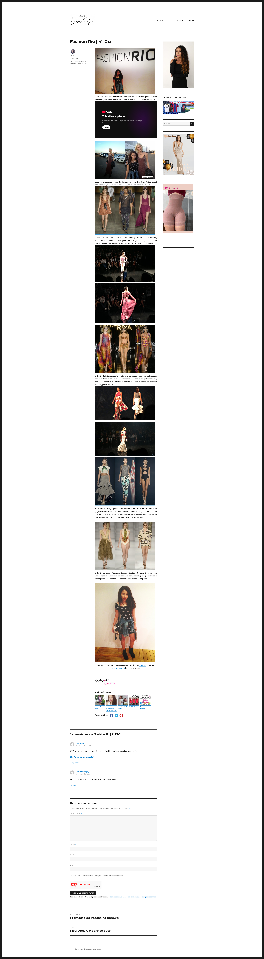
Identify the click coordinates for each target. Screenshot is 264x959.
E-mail (73, 855)
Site (71, 865)
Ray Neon (80, 743)
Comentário (76, 814)
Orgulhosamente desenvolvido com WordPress (88, 949)
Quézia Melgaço (83, 771)
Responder (74, 763)
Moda (84, 63)
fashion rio (82, 61)
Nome (73, 845)
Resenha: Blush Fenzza (122, 707)
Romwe (142, 665)
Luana (72, 55)
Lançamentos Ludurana (144, 707)
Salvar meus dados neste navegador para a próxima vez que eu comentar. (98, 876)
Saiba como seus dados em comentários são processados (132, 897)
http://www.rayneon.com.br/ (82, 757)
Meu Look (77, 63)
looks (72, 63)
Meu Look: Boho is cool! (100, 707)
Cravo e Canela (118, 668)
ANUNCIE (190, 21)
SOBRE (180, 21)
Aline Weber (74, 61)
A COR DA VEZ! (133, 707)
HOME (160, 21)
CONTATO (170, 21)
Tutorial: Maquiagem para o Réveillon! (111, 708)
